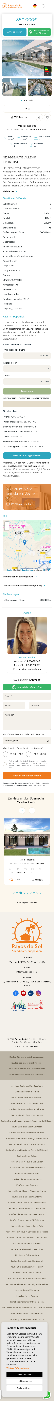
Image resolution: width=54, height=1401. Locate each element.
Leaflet (9, 570)
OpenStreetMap (27, 570)
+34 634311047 (32, 661)
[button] (50, 6)
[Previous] (22, 810)
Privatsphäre (17, 1042)
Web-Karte (37, 1042)
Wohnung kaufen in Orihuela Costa (27, 1319)
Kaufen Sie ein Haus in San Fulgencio (26, 1214)
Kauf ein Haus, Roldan (27, 1156)
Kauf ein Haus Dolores (27, 1185)
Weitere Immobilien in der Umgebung (22, 585)
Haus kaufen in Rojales (27, 1296)
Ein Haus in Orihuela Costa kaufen (27, 1313)
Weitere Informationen (17, 1368)
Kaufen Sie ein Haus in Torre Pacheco (27, 1144)
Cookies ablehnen (24, 1388)
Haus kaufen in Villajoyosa (27, 1290)
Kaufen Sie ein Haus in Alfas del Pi (27, 1267)
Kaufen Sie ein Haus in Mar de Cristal (27, 1132)
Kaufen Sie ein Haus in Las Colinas (27, 1249)
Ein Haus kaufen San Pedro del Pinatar (27, 1167)
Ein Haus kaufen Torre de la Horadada (27, 1208)
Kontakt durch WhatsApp (29, 687)
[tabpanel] (27, 851)
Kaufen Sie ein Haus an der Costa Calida (27, 1278)
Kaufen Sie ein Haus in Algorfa (27, 1179)
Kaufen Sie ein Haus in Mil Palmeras (27, 1220)
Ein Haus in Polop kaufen (27, 1255)
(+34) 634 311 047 (17, 962)
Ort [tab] (25, 109)
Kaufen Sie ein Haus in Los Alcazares (27, 1057)
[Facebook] (16, 993)
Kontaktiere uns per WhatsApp (41, 31)
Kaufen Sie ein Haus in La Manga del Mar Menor (27, 1138)
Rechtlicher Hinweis (37, 1039)
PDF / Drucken (20, 117)
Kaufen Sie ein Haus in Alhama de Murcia (27, 1191)
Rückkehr (28, 100)
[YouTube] (23, 993)
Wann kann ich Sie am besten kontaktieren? (23, 748)
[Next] (32, 810)
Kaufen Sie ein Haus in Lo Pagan (27, 1127)
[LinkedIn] (31, 993)
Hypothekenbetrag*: (14, 349)
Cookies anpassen (24, 1381)
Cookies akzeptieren (24, 1374)
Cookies (27, 1042)
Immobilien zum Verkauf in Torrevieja (27, 1074)
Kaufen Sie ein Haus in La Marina (27, 1197)
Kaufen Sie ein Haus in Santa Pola (27, 1226)
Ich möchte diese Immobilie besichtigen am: (24, 734)
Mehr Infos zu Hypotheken (26, 455)
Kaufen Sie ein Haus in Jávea (27, 1272)
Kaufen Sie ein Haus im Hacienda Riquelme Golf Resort (27, 1121)
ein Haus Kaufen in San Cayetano (27, 1086)
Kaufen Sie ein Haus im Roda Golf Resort (27, 1237)
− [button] (7, 528)
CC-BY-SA (46, 570)
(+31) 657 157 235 (36, 962)
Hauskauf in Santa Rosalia (27, 1173)
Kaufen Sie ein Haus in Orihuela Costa (27, 1068)
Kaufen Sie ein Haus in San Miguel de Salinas (27, 1284)
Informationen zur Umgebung (18, 576)
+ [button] (7, 524)
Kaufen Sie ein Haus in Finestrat (27, 1063)
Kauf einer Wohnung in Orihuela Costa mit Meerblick (27, 1307)
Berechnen (27, 391)
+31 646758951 (32, 665)
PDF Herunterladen (21, 504)
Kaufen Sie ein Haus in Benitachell (27, 1261)
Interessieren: (10, 362)
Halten (17, 879)
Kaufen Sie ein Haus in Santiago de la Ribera (27, 1232)
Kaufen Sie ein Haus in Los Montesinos (27, 1202)
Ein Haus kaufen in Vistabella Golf (27, 1103)
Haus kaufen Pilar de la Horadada (27, 1097)
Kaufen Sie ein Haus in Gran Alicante (27, 1109)
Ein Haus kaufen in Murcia (27, 1092)
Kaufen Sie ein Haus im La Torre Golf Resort (27, 1150)
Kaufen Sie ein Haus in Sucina (27, 1243)
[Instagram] (38, 993)
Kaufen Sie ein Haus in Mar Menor (27, 1115)
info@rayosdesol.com (30, 669)
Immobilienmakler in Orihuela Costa (27, 1302)
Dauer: (6, 375)
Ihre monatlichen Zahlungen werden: (26, 398)
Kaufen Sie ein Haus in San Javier (27, 1162)
